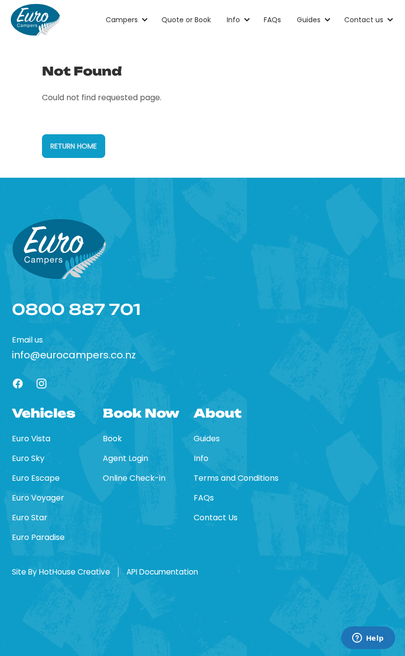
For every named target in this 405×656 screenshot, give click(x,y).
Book (112, 438)
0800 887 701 (76, 309)
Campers (122, 20)
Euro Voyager (38, 497)
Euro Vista (31, 438)
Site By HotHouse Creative (61, 572)
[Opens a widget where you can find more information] (368, 638)
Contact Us (216, 517)
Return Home (73, 146)
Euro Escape (36, 478)
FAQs (272, 20)
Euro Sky (28, 458)
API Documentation (162, 572)
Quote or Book (186, 20)
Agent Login (125, 458)
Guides (309, 20)
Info (233, 20)
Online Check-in (134, 478)
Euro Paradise (38, 537)
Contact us (363, 20)
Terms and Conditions (236, 478)
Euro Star (29, 517)
